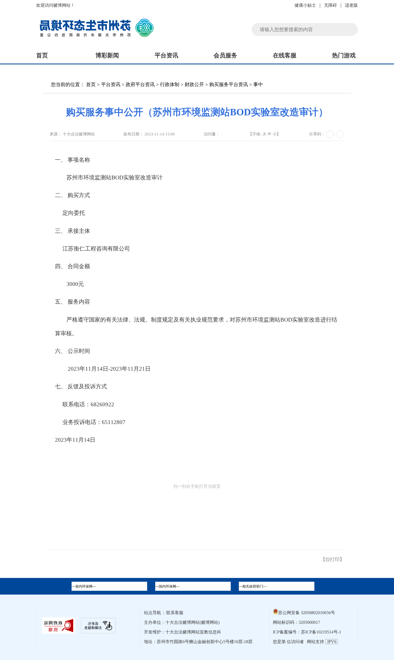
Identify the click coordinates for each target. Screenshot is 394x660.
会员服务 (225, 55)
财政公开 (194, 84)
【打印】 (332, 559)
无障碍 (330, 5)
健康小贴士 (305, 5)
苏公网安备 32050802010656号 (306, 612)
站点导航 (152, 612)
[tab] (193, 586)
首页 (42, 55)
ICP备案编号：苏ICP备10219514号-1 (307, 632)
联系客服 (174, 612)
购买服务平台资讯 (228, 84)
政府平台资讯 (141, 84)
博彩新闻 (107, 55)
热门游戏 (344, 55)
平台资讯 (166, 55)
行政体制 (169, 84)
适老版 (351, 5)
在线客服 (284, 55)
